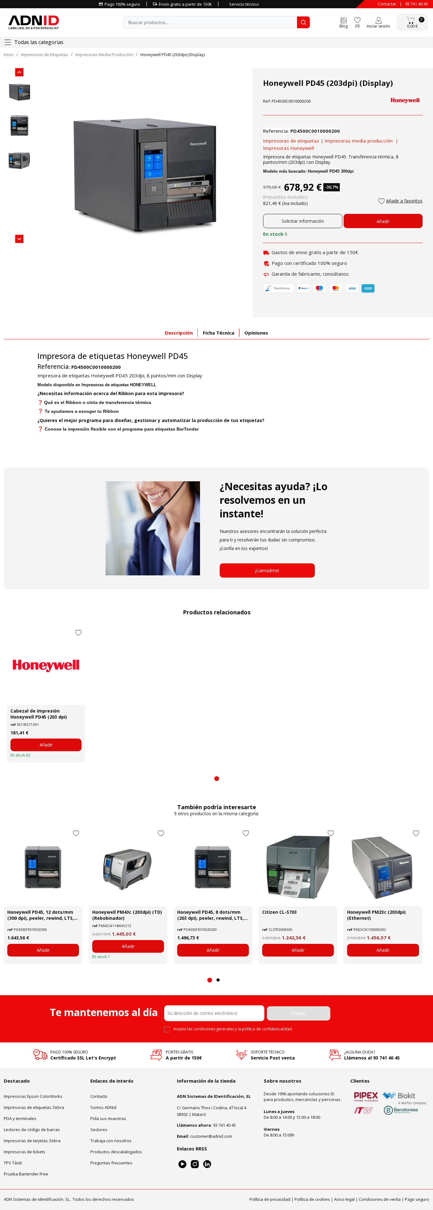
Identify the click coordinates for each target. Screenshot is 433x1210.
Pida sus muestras (108, 1118)
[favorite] (357, 20)
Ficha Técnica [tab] (218, 333)
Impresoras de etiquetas (291, 141)
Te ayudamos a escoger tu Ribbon (82, 411)
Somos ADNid (103, 1107)
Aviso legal (344, 1199)
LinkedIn (207, 1164)
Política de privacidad (269, 1199)
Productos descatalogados (116, 1151)
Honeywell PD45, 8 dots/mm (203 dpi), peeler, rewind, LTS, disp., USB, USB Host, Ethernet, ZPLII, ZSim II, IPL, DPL (211, 915)
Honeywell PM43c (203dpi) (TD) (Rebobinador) (127, 915)
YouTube (182, 1164)
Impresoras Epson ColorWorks (33, 1096)
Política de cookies (312, 1199)
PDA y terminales (20, 1118)
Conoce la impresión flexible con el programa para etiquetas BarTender (122, 429)
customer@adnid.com (211, 1136)
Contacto (98, 1096)
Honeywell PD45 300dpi (331, 171)
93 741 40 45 (416, 4)
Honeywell (146, 355)
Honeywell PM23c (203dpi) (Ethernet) (376, 915)
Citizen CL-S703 (279, 912)
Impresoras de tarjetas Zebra (32, 1140)
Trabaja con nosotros (111, 1140)
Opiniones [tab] (256, 333)
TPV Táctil (13, 1162)
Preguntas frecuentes (111, 1162)
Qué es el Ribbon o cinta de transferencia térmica (97, 402)
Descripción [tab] (179, 333)
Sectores (98, 1129)
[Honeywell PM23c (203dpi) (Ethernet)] (383, 867)
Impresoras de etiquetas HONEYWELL (118, 384)
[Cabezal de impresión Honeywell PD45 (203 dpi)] (46, 666)
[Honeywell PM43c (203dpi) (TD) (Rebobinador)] (128, 867)
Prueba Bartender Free (26, 1173)
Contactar (387, 4)
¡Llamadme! (267, 570)
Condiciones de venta (380, 1199)
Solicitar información (303, 221)
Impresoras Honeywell (288, 148)
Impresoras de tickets (24, 1151)
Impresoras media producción (358, 141)
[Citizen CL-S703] (298, 867)
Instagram (195, 1164)
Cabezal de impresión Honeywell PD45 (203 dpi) (38, 714)
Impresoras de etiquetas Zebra (34, 1107)
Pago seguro (417, 1199)
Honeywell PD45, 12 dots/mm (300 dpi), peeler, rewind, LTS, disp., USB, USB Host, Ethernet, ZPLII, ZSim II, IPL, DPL (41, 915)
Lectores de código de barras (32, 1129)
